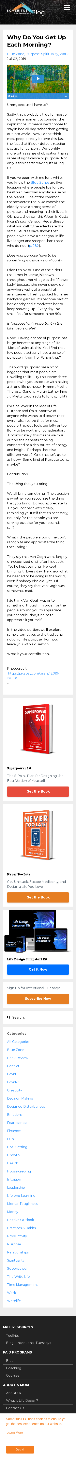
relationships (18, 1252)
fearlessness (17, 1123)
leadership (16, 1187)
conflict (13, 1066)
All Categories (18, 1042)
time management (22, 1285)
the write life (18, 1277)
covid (11, 1074)
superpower (17, 1268)
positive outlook (20, 1220)
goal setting (17, 1147)
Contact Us (15, 1408)
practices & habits (21, 1228)
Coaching (13, 1368)
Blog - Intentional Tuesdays (28, 1343)
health (12, 1163)
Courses (12, 1375)
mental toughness (22, 1204)
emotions (14, 1115)
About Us (13, 1393)
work (64, 54)
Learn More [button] (14, 1432)
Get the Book (38, 791)
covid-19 (13, 1082)
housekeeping (19, 1171)
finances (14, 1131)
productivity (17, 1236)
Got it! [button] (20, 1449)
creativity (14, 1090)
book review (17, 1058)
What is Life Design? (22, 1400)
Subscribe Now (38, 999)
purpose (33, 54)
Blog (10, 1361)
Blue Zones (40, 182)
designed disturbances (26, 1106)
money (12, 1212)
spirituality (49, 54)
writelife (14, 1301)
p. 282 (34, 246)
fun (10, 1139)
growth (13, 1155)
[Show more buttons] (65, 96)
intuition (14, 1179)
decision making (20, 1098)
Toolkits (12, 1335)
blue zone (15, 54)
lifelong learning (21, 1196)
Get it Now (38, 969)
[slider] (38, 96)
